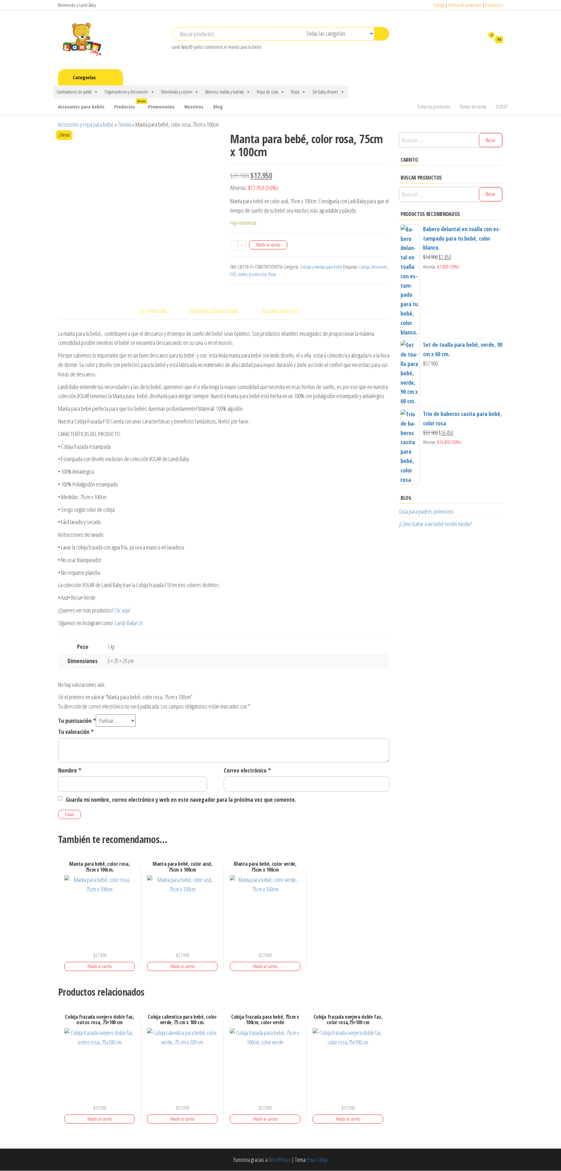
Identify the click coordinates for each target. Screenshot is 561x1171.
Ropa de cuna (267, 92)
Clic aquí (122, 610)
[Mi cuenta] (476, 39)
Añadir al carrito (268, 245)
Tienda (124, 124)
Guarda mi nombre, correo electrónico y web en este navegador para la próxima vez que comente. (181, 799)
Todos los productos (433, 106)
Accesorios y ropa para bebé (85, 124)
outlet (242, 274)
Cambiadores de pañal (74, 92)
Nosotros (194, 106)
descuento (379, 267)
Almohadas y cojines (176, 92)
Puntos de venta (473, 106)
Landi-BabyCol (129, 623)
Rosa (272, 274)
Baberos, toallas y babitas (224, 92)
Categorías (84, 77)
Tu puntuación (77, 720)
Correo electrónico (247, 770)
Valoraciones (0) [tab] (280, 311)
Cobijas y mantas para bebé (321, 267)
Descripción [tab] (153, 311)
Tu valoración (76, 732)
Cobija (364, 267)
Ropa (295, 92)
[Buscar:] (451, 140)
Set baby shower (325, 92)
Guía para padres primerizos (426, 511)
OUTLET (502, 106)
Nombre (69, 770)
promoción (258, 274)
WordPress (279, 1160)
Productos (128, 104)
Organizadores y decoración (126, 92)
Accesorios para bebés (81, 106)
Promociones (161, 106)
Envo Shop (317, 1160)
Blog (218, 106)
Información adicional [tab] (214, 311)
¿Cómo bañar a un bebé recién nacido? (435, 524)
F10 (233, 274)
